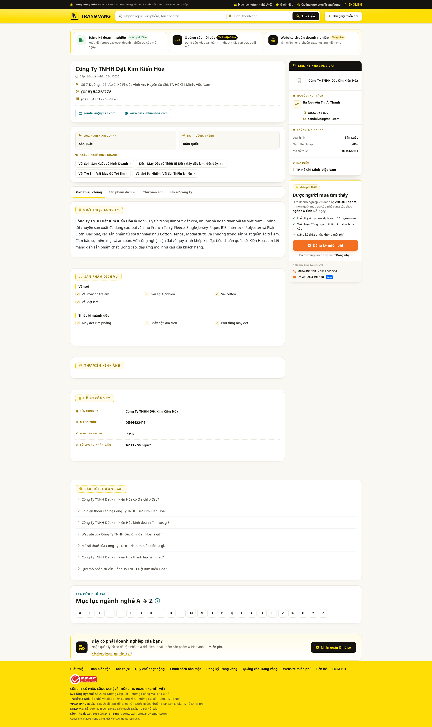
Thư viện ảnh (153, 192)
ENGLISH (355, 4)
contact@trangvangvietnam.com (145, 714)
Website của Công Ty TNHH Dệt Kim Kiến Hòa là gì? (121, 534)
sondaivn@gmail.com (99, 113)
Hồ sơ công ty (181, 192)
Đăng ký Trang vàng (221, 669)
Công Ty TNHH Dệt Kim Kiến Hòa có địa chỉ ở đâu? (120, 499)
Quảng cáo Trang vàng (260, 669)
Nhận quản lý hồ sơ (336, 647)
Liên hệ (321, 669)
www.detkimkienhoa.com (149, 113)
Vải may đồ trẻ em (95, 294)
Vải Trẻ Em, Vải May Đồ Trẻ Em (102, 174)
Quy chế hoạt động (150, 669)
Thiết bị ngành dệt (94, 315)
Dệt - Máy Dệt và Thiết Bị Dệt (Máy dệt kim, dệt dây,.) (180, 164)
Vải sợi (84, 286)
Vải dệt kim (90, 302)
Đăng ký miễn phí (345, 16)
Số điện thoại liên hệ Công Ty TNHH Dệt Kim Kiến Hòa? (124, 511)
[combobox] (174, 16)
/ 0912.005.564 (317, 271)
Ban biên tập (100, 669)
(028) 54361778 (96, 92)
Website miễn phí (296, 669)
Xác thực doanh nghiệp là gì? (112, 653)
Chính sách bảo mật (185, 669)
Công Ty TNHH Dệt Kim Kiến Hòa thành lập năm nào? (123, 557)
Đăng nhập (343, 255)
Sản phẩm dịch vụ (122, 192)
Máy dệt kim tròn (164, 323)
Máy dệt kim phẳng (96, 323)
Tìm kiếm (308, 16)
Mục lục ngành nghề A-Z (255, 4)
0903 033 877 (318, 113)
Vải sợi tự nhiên (163, 294)
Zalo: (315, 277)
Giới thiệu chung (89, 192)
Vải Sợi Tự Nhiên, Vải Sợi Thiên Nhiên (164, 174)
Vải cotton (228, 294)
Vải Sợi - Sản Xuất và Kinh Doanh (103, 164)
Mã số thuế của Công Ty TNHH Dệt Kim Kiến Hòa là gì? (123, 545)
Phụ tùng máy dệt (234, 323)
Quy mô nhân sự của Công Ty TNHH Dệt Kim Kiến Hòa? (124, 569)
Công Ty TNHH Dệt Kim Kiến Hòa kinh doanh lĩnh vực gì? (125, 522)
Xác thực (123, 669)
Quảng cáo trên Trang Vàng (320, 4)
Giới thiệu (286, 4)
